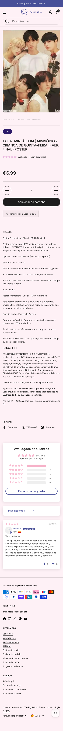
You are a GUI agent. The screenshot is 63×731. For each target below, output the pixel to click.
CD (10, 119)
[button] (56, 12)
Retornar (7, 646)
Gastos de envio (11, 642)
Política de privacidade (14, 689)
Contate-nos (9, 638)
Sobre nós (8, 633)
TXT (7, 131)
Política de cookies (12, 693)
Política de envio (11, 650)
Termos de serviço (12, 685)
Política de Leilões (11, 662)
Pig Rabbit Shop (36, 707)
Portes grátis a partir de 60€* (32, 3)
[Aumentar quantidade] (56, 190)
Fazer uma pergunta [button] (31, 491)
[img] (12, 524)
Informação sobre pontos (15, 658)
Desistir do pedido (12, 654)
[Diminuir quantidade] (7, 190)
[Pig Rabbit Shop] (31, 12)
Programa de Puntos (13, 666)
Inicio (5, 119)
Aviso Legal (8, 681)
